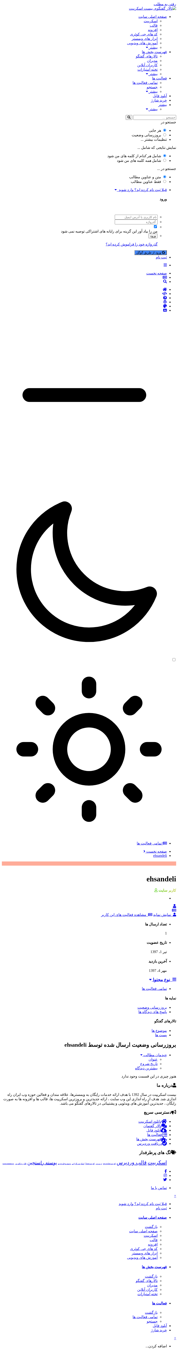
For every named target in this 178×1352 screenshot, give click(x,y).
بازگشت (151, 1227)
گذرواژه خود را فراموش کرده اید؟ (132, 244)
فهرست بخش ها (154, 52)
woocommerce (8, 1164)
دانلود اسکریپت (149, 1121)
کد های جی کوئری (144, 34)
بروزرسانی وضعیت (146, 135)
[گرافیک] (84, 306)
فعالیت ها (159, 78)
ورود (153, 236)
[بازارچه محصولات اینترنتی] (84, 310)
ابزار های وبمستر (145, 39)
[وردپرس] (84, 302)
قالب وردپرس (132, 1162)
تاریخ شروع (149, 1064)
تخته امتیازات (147, 69)
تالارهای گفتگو (147, 56)
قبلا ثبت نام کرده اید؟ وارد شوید (142, 190)
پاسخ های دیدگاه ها (152, 1012)
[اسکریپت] (84, 294)
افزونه (153, 30)
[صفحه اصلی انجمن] (84, 289)
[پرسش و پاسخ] (84, 298)
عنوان (153, 1059)
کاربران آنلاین (147, 65)
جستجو (152, 87)
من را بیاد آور (148, 231)
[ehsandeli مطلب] (174, 910)
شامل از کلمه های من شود (134, 156)
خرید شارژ (159, 100)
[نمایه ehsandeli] (174, 906)
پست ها (161, 1035)
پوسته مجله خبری (64, 1164)
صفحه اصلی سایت (152, 17)
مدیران (152, 61)
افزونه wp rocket (109, 1164)
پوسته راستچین (42, 1162)
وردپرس (98, 1164)
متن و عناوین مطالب (145, 177)
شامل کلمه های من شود (139, 161)
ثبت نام (161, 257)
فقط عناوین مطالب (146, 182)
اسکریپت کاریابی (78, 1164)
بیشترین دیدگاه (146, 1068)
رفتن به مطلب (165, 4)
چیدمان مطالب (155, 1055)
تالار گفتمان (152, 1126)
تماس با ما (159, 1188)
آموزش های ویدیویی (142, 43)
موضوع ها (159, 1031)
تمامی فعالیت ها (145, 83)
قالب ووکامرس (20, 1164)
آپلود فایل (160, 96)
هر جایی (155, 130)
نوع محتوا (162, 979)
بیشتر (153, 47)
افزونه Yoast (90, 1164)
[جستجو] (129, 117)
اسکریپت (151, 21)
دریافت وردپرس (149, 1143)
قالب (154, 25)
